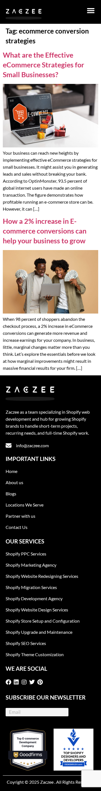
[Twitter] (33, 682)
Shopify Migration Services (31, 587)
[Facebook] (9, 682)
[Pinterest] (41, 682)
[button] (91, 10)
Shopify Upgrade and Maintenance (39, 632)
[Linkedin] (17, 682)
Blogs (11, 493)
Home (11, 471)
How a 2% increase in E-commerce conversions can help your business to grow (44, 231)
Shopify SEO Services (26, 643)
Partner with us (20, 516)
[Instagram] (25, 682)
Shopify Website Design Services (37, 609)
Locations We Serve (24, 504)
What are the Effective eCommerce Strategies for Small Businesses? (43, 65)
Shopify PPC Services (26, 553)
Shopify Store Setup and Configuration (43, 620)
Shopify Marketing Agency (31, 565)
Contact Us (16, 527)
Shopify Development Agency (34, 598)
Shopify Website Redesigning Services (42, 576)
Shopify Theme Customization (35, 654)
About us (14, 482)
